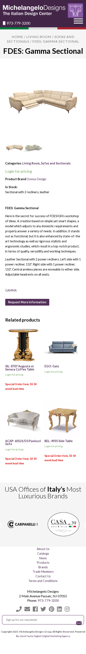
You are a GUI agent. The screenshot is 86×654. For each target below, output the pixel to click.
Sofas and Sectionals (56, 163)
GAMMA (11, 290)
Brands (43, 567)
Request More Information (27, 302)
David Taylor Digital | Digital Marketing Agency (45, 636)
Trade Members (43, 571)
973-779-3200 (18, 23)
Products (43, 562)
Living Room (38, 37)
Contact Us (43, 576)
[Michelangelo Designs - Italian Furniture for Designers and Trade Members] (43, 10)
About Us (43, 549)
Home (17, 37)
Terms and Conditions (43, 581)
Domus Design (36, 179)
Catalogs (43, 553)
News (43, 558)
